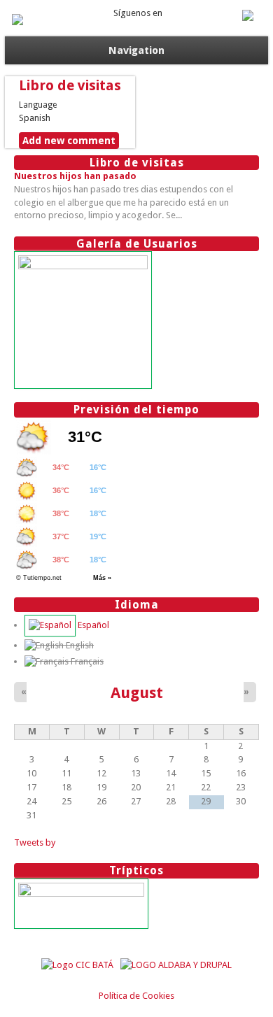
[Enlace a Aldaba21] (176, 965)
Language (38, 105)
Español (92, 625)
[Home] (17, 22)
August (137, 692)
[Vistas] (83, 266)
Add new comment (68, 140)
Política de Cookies (136, 995)
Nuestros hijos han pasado (75, 176)
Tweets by (34, 842)
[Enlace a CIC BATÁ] (77, 965)
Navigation (136, 50)
